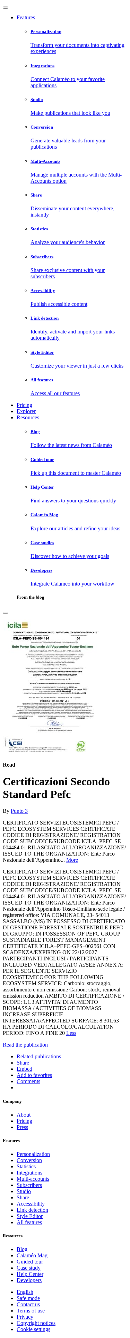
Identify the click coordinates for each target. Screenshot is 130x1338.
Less (71, 1033)
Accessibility (31, 1204)
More (72, 860)
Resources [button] (28, 417)
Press (22, 1127)
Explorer (26, 411)
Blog (22, 1249)
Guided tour (30, 1262)
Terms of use (31, 1311)
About (24, 1115)
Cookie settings (33, 1329)
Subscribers (29, 1185)
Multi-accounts (33, 1179)
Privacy (25, 1317)
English (25, 1292)
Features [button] (26, 17)
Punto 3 (19, 811)
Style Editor (30, 1216)
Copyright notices (36, 1323)
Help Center (30, 1274)
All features (29, 1222)
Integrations (29, 1173)
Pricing (24, 405)
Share (23, 1197)
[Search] (5, 613)
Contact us (28, 1304)
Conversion (29, 1160)
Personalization (33, 1154)
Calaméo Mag (32, 1255)
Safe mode (28, 1298)
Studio (24, 1191)
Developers (29, 1280)
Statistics (26, 1166)
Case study (29, 1268)
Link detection (32, 1210)
